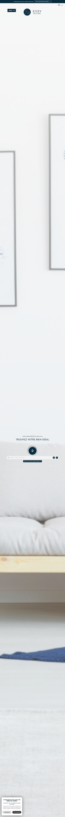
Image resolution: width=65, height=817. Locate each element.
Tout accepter (16, 812)
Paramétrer (7, 812)
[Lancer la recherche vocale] (32, 450)
